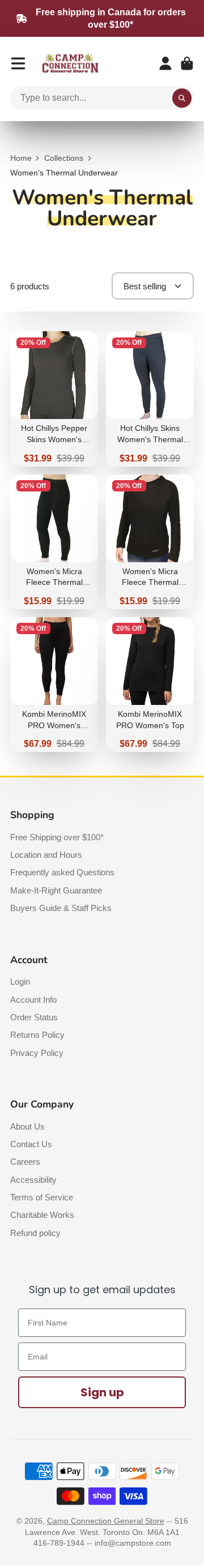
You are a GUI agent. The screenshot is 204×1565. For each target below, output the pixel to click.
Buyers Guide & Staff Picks (61, 908)
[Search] (182, 98)
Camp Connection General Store (105, 1520)
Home (21, 158)
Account (165, 63)
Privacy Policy (36, 1053)
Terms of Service (41, 1197)
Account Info (33, 999)
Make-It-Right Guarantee (56, 890)
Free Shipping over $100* (57, 837)
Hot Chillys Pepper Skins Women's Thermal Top (54, 398)
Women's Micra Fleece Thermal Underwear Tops (150, 541)
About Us (27, 1126)
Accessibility (33, 1180)
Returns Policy (37, 1035)
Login (20, 981)
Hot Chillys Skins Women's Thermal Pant (150, 398)
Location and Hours (46, 855)
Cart (187, 63)
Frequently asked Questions (62, 872)
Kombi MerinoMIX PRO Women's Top (150, 684)
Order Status (34, 1017)
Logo (70, 64)
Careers (25, 1161)
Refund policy (35, 1233)
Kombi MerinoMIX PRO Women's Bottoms (54, 684)
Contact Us (31, 1144)
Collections (63, 158)
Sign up (102, 1392)
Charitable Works (42, 1215)
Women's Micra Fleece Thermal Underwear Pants (54, 541)
